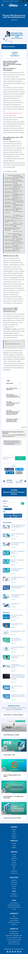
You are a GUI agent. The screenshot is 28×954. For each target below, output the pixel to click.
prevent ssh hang (18, 514)
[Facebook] (7, 952)
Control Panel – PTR (9, 755)
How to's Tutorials (8, 509)
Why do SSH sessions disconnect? (11, 389)
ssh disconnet (7, 516)
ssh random (19, 516)
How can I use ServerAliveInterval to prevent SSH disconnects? (13, 395)
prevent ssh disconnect (8, 514)
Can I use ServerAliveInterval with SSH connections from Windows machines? (12, 412)
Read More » (13, 530)
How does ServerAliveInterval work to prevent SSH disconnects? (12, 403)
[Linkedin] (13, 952)
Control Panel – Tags (15, 603)
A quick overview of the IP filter (12, 818)
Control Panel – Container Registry (13, 714)
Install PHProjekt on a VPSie (11, 734)
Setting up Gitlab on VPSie (17, 623)
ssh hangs (13, 516)
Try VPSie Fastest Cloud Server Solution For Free (14, 492)
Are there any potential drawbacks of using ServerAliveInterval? (12, 420)
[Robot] (20, 952)
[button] (25, 1)
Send (20, 458)
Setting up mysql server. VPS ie (18, 631)
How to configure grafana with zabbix (12, 775)
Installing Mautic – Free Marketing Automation (13, 797)
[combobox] (12, 503)
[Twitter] (10, 952)
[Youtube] (18, 952)
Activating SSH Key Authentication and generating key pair (18, 666)
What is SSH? (9, 383)
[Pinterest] (15, 952)
